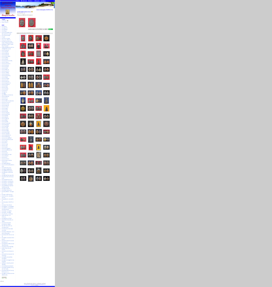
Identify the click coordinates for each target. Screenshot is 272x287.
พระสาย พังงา (4, 142)
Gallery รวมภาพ (5, 22)
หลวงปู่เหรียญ (4, 29)
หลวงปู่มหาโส (4, 28)
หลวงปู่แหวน (4, 92)
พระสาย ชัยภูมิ (5, 77)
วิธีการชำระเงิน (24, 0)
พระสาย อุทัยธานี (5, 118)
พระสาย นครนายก (5, 81)
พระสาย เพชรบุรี (5, 129)
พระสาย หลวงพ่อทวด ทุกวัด (7, 139)
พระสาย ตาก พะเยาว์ (6, 102)
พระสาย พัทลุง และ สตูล (6, 154)
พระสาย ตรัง (4, 151)
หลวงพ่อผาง (4, 26)
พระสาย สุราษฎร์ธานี (6, 148)
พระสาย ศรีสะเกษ (5, 69)
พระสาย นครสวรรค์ (6, 114)
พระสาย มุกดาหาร (5, 71)
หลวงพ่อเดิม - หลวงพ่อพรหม (7, 181)
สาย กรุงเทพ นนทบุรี (6, 35)
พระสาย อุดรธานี (5, 54)
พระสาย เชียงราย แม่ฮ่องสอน (8, 100)
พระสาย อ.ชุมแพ (5, 62)
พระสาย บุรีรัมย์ (5, 57)
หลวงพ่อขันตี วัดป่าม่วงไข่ (7, 179)
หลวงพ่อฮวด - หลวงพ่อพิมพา (7, 182)
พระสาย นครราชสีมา (6, 56)
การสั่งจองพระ (37, 0)
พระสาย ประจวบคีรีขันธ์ (6, 138)
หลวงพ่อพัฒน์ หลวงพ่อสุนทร (7, 266)
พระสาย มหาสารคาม (6, 63)
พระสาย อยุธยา (5, 108)
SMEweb (36, 285)
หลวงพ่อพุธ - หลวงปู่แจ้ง (7, 210)
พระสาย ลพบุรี (5, 109)
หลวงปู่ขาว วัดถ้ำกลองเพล (7, 194)
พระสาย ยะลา (4, 157)
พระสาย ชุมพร (5, 147)
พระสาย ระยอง (5, 87)
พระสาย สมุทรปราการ (6, 83)
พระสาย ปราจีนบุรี (5, 78)
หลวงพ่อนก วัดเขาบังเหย (7, 205)
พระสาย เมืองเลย (5, 53)
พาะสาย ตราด (5, 90)
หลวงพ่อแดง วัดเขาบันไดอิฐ (7, 246)
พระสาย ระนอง (5, 144)
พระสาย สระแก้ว (5, 80)
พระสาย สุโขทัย (5, 121)
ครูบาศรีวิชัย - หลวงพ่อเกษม (7, 94)
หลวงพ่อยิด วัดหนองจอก (7, 190)
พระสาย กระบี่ (4, 145)
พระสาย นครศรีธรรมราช (7, 150)
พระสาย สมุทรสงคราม (6, 135)
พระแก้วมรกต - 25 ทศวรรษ (7, 213)
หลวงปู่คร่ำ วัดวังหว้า (6, 188)
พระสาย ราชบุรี (5, 127)
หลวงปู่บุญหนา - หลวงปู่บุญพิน (8, 206)
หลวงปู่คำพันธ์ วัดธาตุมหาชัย (8, 175)
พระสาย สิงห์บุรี (5, 115)
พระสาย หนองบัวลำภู (6, 75)
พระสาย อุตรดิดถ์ (5, 126)
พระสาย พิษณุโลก (5, 124)
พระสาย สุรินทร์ (5, 59)
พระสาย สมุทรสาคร (6, 136)
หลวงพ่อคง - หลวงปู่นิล (6, 212)
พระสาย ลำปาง (5, 97)
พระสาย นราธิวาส (5, 158)
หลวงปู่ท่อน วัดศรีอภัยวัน (7, 169)
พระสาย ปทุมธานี (5, 105)
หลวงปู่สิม (4, 93)
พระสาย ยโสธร (5, 68)
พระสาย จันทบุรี (5, 89)
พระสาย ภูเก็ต (4, 141)
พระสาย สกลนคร (5, 66)
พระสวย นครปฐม (5, 130)
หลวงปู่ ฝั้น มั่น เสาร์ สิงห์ (6, 218)
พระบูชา (3, 36)
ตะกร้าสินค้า (4, 20)
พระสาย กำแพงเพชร (6, 123)
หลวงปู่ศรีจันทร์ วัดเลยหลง (7, 170)
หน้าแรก (18, 0)
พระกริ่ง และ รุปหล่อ (6, 38)
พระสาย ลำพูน (5, 99)
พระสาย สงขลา (5, 152)
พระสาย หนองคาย (5, 74)
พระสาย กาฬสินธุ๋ (5, 72)
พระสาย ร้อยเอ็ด (5, 51)
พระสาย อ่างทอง (5, 106)
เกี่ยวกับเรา (30, 0)
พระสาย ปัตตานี (5, 155)
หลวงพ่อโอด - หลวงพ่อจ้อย (7, 184)
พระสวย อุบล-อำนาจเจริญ (7, 60)
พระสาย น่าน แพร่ (5, 103)
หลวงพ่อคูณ (4, 31)
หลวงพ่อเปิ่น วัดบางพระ (6, 167)
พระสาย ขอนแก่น (5, 50)
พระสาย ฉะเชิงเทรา (6, 84)
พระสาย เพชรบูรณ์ (5, 112)
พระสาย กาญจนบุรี (5, 133)
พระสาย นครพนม (5, 65)
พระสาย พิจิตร (5, 120)
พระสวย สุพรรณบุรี (5, 132)
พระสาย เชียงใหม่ (5, 96)
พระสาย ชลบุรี (5, 86)
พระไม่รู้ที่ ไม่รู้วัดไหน (6, 163)
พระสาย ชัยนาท (5, 117)
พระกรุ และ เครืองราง (6, 39)
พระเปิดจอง (43, 0)
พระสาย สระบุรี (5, 111)
